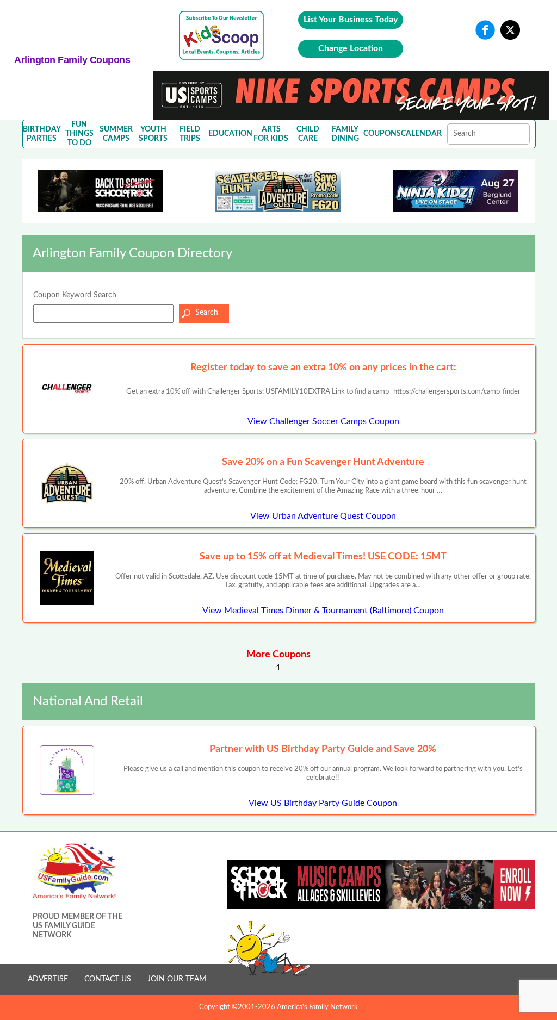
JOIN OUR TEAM (176, 979)
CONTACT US (107, 979)
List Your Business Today (351, 19)
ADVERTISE (48, 979)
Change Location (350, 48)
